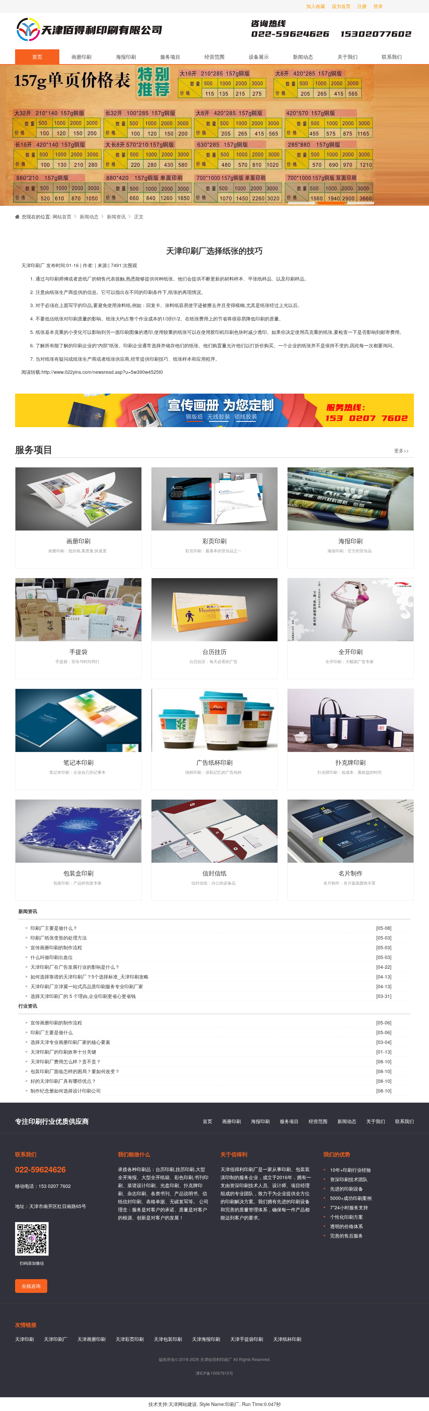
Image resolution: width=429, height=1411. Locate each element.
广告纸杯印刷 (214, 762)
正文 (138, 216)
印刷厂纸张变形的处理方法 (58, 937)
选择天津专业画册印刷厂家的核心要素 (70, 1042)
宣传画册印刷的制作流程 (56, 947)
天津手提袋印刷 (246, 1339)
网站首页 (62, 216)
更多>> (401, 450)
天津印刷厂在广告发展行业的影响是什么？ (75, 966)
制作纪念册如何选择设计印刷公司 (65, 1090)
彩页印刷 (214, 540)
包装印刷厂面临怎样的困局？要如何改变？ (75, 1071)
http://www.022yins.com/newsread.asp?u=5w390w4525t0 (102, 371)
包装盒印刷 (78, 872)
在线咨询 (31, 1285)
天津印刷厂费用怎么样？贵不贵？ (65, 1061)
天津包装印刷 (168, 1339)
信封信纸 (214, 872)
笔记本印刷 (78, 762)
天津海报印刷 (206, 1339)
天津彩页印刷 (130, 1339)
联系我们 (392, 56)
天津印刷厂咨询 (320, 30)
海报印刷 (126, 56)
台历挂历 (214, 651)
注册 (362, 6)
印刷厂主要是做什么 (51, 1032)
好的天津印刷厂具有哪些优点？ (63, 1080)
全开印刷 (351, 651)
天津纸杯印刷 (287, 1339)
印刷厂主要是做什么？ (53, 927)
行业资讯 (27, 1006)
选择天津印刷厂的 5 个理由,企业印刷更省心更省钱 (83, 996)
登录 (378, 6)
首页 (37, 56)
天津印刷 (24, 1339)
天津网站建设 (183, 1404)
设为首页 (341, 6)
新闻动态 (303, 56)
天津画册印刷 (91, 1339)
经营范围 (214, 56)
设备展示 (259, 56)
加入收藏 (315, 6)
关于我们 (348, 56)
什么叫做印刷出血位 (51, 957)
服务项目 (170, 56)
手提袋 (78, 651)
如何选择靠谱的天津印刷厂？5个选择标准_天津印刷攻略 (89, 976)
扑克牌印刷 (350, 762)
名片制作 (351, 872)
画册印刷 (81, 56)
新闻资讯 (116, 216)
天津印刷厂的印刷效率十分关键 (63, 1051)
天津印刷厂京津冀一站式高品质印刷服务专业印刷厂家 (86, 986)
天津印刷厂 (89, 30)
